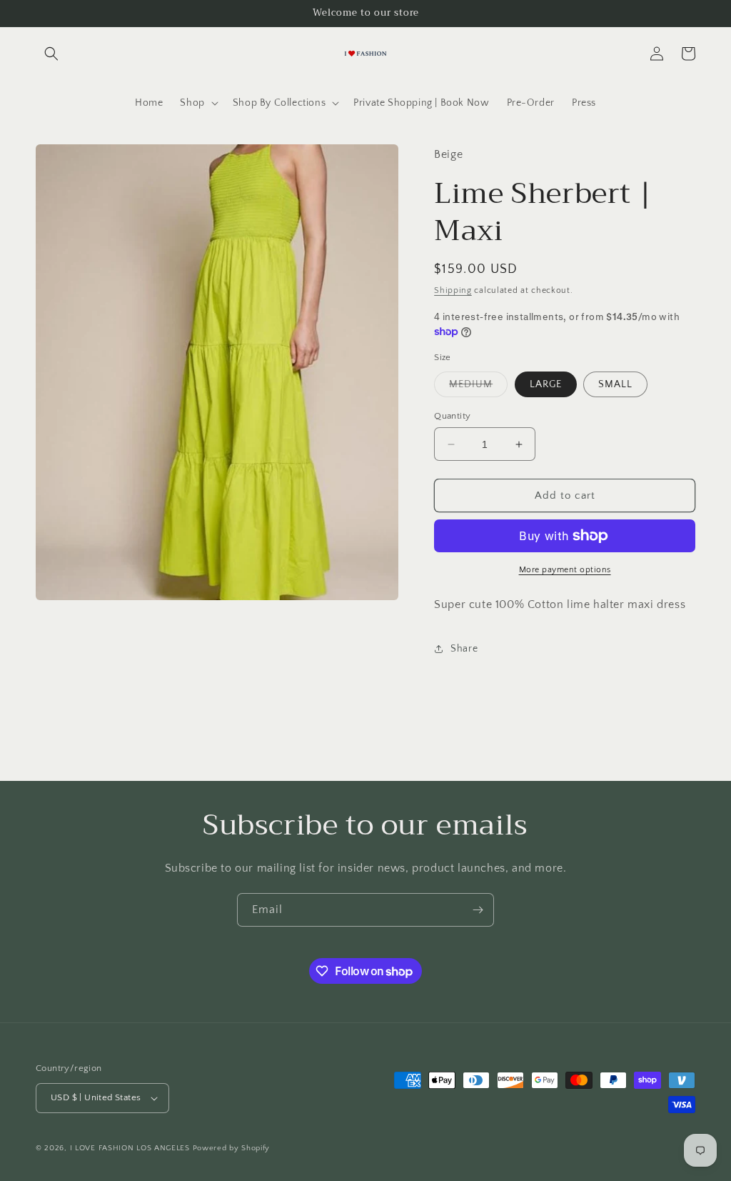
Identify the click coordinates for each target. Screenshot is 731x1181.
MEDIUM (478, 387)
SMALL (615, 384)
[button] (51, 53)
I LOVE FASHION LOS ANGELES (130, 1148)
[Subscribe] (477, 910)
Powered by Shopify (232, 1148)
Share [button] (464, 648)
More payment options (565, 569)
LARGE (546, 384)
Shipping (453, 290)
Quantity (452, 416)
